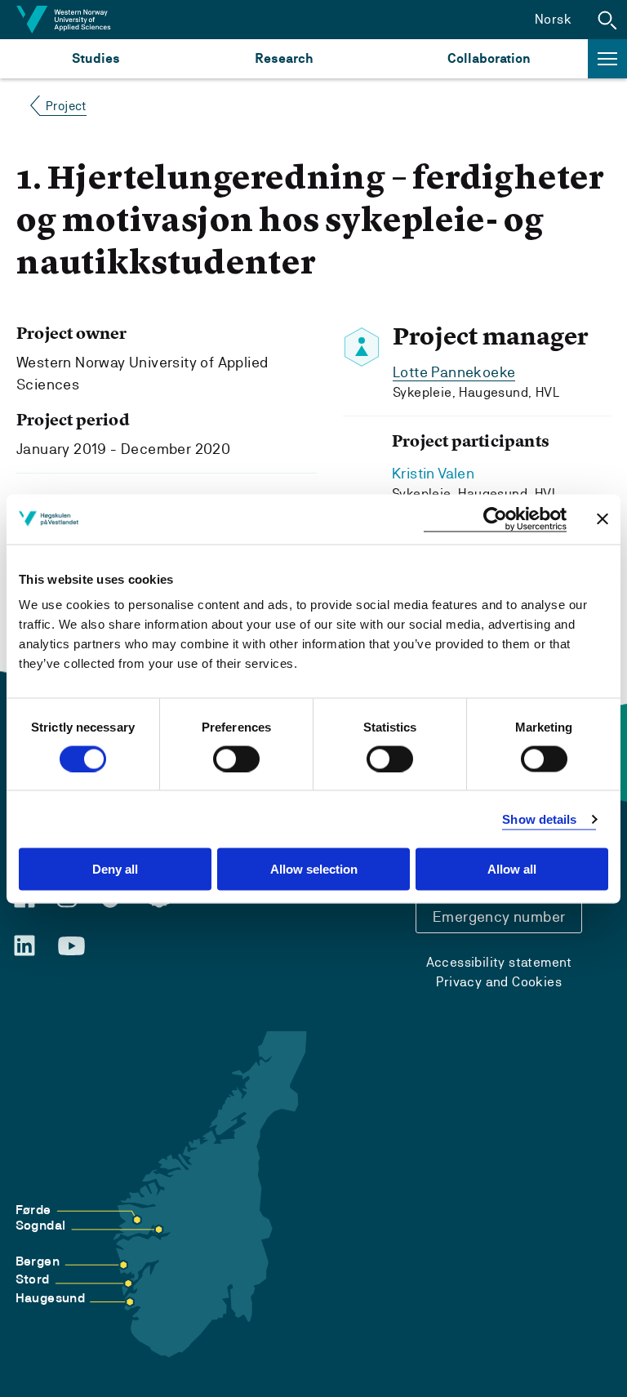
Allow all (511, 869)
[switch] (236, 758)
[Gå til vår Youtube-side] (71, 946)
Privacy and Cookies (499, 982)
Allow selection (314, 869)
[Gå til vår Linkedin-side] (24, 945)
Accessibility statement (499, 962)
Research (284, 58)
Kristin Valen (433, 473)
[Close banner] (602, 519)
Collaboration (489, 58)
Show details (539, 818)
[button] (607, 19)
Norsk (553, 19)
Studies (96, 58)
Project (66, 106)
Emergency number (499, 916)
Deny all (115, 869)
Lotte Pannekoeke (454, 371)
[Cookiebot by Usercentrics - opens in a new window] (495, 519)
